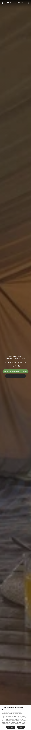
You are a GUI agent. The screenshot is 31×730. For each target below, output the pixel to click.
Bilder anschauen (15, 376)
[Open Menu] (2, 3)
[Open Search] (28, 3)
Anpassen (21, 727)
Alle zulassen (11, 727)
